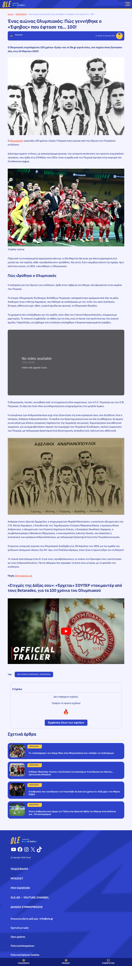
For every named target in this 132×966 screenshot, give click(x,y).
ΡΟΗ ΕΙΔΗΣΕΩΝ (20, 888)
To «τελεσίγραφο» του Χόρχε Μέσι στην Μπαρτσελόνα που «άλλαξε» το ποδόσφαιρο (71, 753)
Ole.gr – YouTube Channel (30, 897)
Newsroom (19, 35)
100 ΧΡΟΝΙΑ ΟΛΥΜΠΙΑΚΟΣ (28, 674)
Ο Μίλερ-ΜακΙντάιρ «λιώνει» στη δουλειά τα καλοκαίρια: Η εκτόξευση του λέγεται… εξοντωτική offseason (71, 773)
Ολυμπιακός (16, 140)
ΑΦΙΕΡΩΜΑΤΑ (21, 14)
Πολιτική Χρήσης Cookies (25, 954)
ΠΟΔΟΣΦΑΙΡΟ (23, 963)
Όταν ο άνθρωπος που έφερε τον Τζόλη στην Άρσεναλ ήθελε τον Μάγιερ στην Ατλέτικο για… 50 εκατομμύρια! (72, 813)
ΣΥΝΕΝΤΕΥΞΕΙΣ (108, 963)
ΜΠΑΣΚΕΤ (66, 963)
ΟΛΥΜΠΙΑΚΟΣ (45, 674)
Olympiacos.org (23, 575)
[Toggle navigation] (127, 4)
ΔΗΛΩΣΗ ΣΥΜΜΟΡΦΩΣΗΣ (27, 907)
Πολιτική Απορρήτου (22, 945)
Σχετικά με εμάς (20, 927)
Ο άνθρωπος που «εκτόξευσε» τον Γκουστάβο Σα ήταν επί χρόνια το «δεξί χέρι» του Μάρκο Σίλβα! (74, 793)
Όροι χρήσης (18, 936)
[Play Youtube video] (66, 631)
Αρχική (11, 14)
